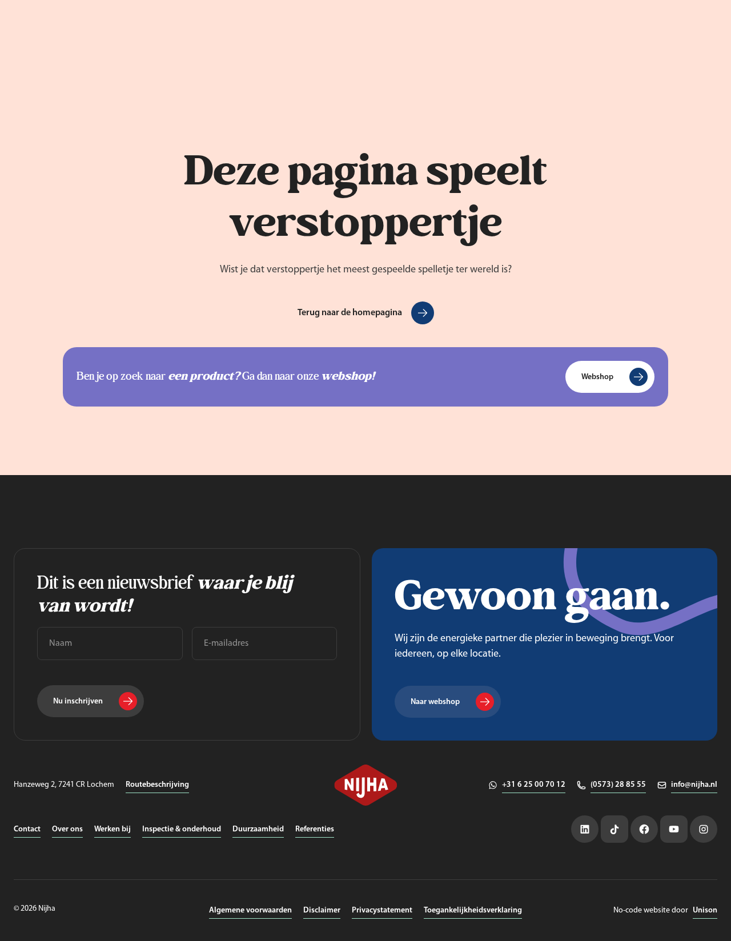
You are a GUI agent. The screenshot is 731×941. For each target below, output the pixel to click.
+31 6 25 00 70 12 (533, 785)
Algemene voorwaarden (250, 910)
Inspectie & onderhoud (181, 829)
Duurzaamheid (258, 829)
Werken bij (112, 829)
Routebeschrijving (157, 785)
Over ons (67, 829)
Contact (27, 829)
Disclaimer (321, 910)
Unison (705, 910)
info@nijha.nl (694, 785)
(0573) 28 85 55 (618, 785)
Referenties (314, 829)
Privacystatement (382, 910)
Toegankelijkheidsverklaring (473, 910)
